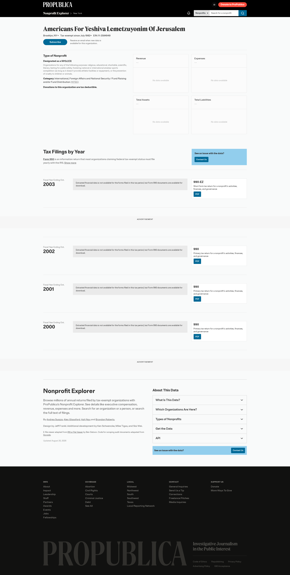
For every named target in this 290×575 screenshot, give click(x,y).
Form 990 (48, 159)
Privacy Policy (234, 561)
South (130, 494)
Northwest (133, 490)
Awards (47, 505)
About (46, 486)
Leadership (49, 494)
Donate (215, 486)
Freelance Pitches (179, 498)
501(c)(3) (66, 61)
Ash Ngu (85, 419)
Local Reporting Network (141, 505)
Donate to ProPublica (232, 4)
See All (89, 505)
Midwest (132, 486)
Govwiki (47, 435)
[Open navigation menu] (214, 4)
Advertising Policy (201, 566)
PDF (197, 194)
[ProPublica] (57, 4)
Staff (45, 498)
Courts (89, 494)
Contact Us (201, 159)
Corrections (175, 494)
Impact (47, 490)
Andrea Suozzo (55, 419)
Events (47, 509)
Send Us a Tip (176, 490)
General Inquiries (178, 486)
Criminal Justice (94, 498)
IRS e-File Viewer (75, 432)
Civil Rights (91, 490)
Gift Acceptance (222, 566)
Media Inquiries (177, 502)
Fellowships (49, 517)
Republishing (217, 561)
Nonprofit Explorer (56, 13)
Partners (48, 502)
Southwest (133, 498)
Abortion (90, 486)
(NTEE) (75, 82)
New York (77, 13)
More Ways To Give (221, 490)
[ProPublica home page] (115, 553)
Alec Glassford (72, 419)
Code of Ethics (200, 561)
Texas (130, 502)
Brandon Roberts (105, 419)
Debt (88, 502)
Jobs (46, 513)
